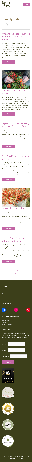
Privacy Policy (6, 320)
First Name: (5, 344)
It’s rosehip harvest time (13, 208)
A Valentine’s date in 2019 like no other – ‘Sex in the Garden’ (16, 37)
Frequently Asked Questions (10, 296)
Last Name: (5, 350)
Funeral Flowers (6, 298)
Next (17, 273)
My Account (5, 322)
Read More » (8, 62)
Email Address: (6, 356)
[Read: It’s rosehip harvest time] (16, 197)
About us (4, 290)
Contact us (5, 292)
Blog (3, 294)
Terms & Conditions (7, 324)
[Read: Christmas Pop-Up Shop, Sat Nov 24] (16, 79)
